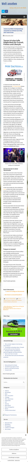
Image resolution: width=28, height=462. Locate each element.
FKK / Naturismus (9, 399)
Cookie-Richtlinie (11, 460)
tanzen (5, 301)
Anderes (7, 390)
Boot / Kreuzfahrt (9, 395)
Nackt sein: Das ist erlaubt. (11, 353)
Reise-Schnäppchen (9, 407)
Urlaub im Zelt (8, 370)
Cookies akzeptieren (14, 449)
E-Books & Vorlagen (9, 427)
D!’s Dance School (16, 86)
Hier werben (8, 429)
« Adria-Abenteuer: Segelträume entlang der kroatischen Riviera (13, 307)
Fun (6, 402)
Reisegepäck (8, 426)
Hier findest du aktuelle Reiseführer (13, 294)
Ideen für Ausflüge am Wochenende (15, 291)
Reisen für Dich (8, 422)
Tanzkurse (9, 301)
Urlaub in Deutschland (11, 298)
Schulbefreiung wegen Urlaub (12, 366)
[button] (25, 435)
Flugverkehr (8, 400)
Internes (7, 403)
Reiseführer (7, 424)
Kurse (4, 189)
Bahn (6, 394)
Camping (7, 397)
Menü (4, 16)
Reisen (6, 408)
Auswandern (8, 392)
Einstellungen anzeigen (14, 457)
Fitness (8, 300)
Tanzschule (14, 301)
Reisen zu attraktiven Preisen (12, 368)
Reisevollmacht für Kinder (11, 365)
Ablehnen (14, 453)
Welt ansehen (9, 4)
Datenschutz (17, 460)
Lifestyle (19, 300)
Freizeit (12, 300)
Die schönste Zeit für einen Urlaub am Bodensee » (12, 309)
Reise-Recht (8, 405)
